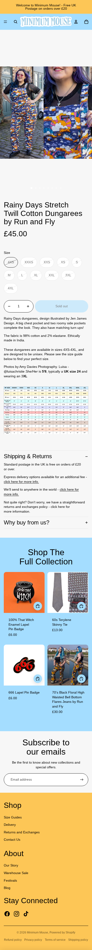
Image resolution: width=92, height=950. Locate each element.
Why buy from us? (26, 522)
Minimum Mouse (37, 932)
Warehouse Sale (16, 873)
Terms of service (55, 939)
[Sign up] (82, 779)
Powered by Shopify (62, 932)
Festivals (10, 880)
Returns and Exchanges (22, 832)
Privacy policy (33, 939)
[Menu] (5, 21)
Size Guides (13, 817)
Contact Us (12, 839)
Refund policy (13, 939)
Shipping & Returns (28, 456)
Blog (7, 888)
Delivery (10, 825)
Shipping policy (78, 939)
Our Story (11, 865)
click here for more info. (21, 482)
